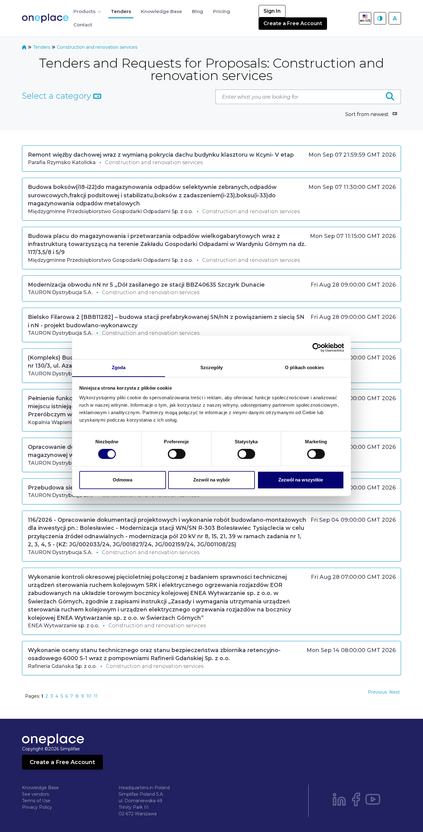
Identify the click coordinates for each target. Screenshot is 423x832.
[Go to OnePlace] (46, 18)
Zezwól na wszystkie (300, 479)
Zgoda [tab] (119, 367)
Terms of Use (36, 800)
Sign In (272, 11)
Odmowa (122, 479)
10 (88, 696)
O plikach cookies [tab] (304, 367)
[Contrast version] (380, 18)
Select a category (57, 96)
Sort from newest (367, 114)
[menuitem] (87, 11)
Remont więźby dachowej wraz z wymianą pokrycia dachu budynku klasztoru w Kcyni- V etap (161, 154)
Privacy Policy (37, 807)
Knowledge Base (40, 787)
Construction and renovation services (97, 47)
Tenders (42, 47)
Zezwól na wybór (211, 479)
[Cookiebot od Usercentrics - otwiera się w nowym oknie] (317, 347)
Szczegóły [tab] (211, 367)
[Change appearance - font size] (395, 18)
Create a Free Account (293, 23)
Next (394, 692)
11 (96, 696)
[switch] (176, 454)
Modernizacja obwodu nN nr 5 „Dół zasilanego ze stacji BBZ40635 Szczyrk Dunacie (146, 284)
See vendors (35, 794)
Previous (377, 692)
